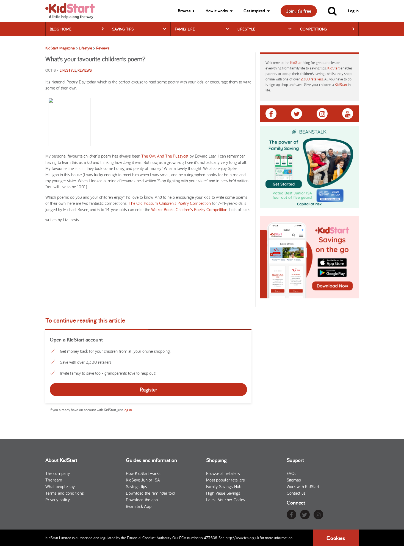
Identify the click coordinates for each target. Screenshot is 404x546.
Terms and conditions (64, 493)
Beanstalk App (138, 506)
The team (53, 480)
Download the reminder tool (151, 493)
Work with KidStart (303, 486)
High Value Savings (223, 493)
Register (148, 389)
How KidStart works (143, 473)
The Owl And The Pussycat (164, 156)
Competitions (313, 29)
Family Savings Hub (224, 486)
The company (57, 473)
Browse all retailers (223, 473)
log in (128, 409)
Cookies (335, 538)
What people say (60, 486)
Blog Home (60, 29)
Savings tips (136, 486)
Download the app (142, 499)
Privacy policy (57, 499)
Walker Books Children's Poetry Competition (189, 209)
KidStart (296, 62)
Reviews (85, 70)
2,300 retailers (312, 79)
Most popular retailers (225, 480)
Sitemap (294, 480)
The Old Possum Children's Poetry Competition (170, 203)
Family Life (185, 29)
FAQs (292, 473)
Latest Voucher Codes (225, 499)
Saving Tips (123, 29)
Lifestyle (246, 29)
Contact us (296, 493)
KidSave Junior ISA (143, 480)
